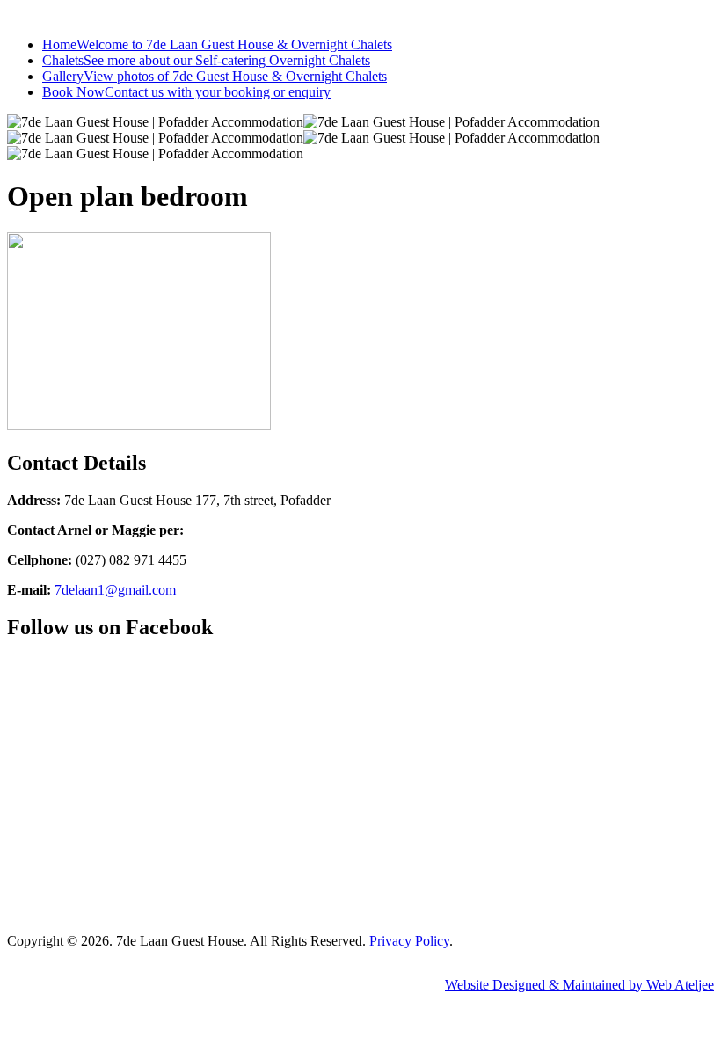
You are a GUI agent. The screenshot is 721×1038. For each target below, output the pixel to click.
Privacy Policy (409, 940)
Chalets (206, 60)
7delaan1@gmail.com (115, 589)
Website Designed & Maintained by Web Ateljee (579, 984)
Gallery (214, 76)
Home (217, 44)
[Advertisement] (360, 796)
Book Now (186, 91)
